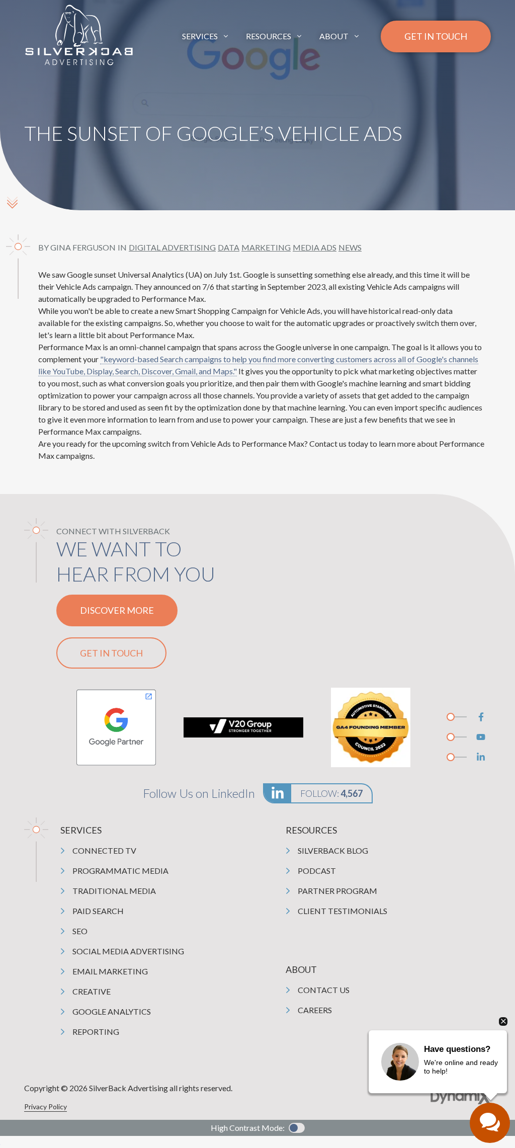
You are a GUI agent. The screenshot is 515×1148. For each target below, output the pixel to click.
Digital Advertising (172, 247)
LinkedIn (481, 757)
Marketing (266, 247)
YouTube (481, 737)
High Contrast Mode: (248, 1127)
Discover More (117, 610)
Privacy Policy (45, 1106)
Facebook (481, 717)
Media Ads (314, 247)
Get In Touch (435, 36)
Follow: (331, 793)
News (350, 247)
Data (228, 247)
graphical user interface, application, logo (116, 727)
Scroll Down (12, 202)
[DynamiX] (461, 1097)
